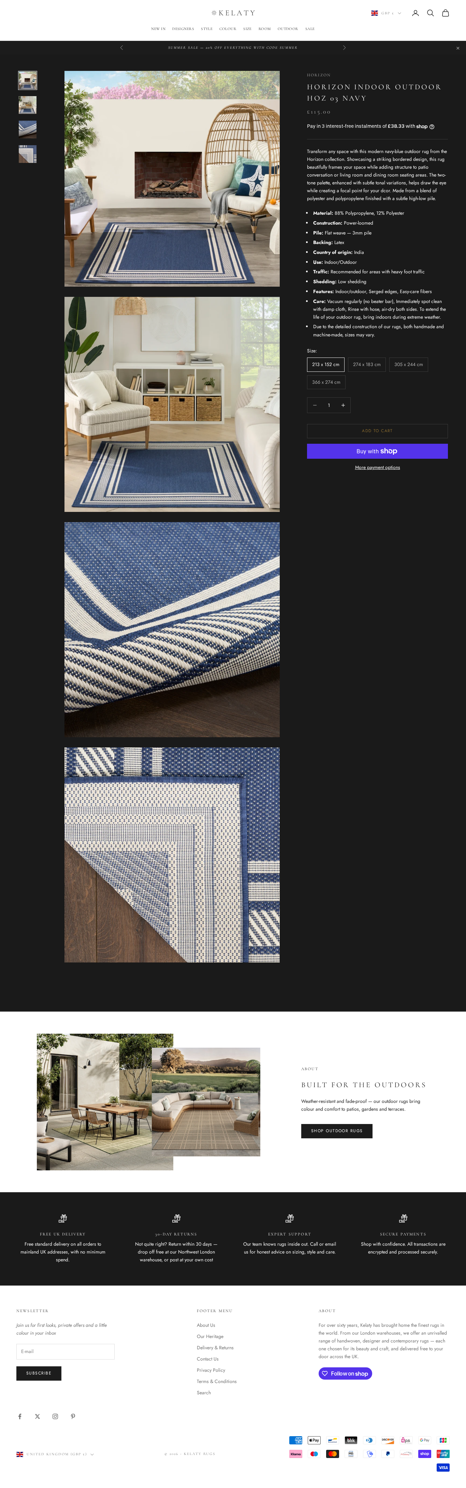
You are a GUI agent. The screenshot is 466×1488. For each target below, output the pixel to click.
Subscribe (39, 1373)
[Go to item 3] (27, 129)
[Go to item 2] (27, 105)
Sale (310, 29)
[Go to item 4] (27, 154)
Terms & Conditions (217, 1381)
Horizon (319, 75)
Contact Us (208, 1358)
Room (265, 29)
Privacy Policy (211, 1370)
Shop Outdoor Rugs (337, 1131)
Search (204, 1392)
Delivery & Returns (215, 1347)
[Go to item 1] (27, 80)
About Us (206, 1325)
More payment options (377, 467)
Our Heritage (210, 1336)
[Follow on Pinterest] (73, 1416)
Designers (183, 29)
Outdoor (288, 29)
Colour (227, 29)
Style (207, 29)
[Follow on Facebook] (19, 1416)
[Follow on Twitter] (37, 1416)
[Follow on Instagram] (55, 1416)
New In (158, 29)
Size (247, 29)
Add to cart (377, 431)
